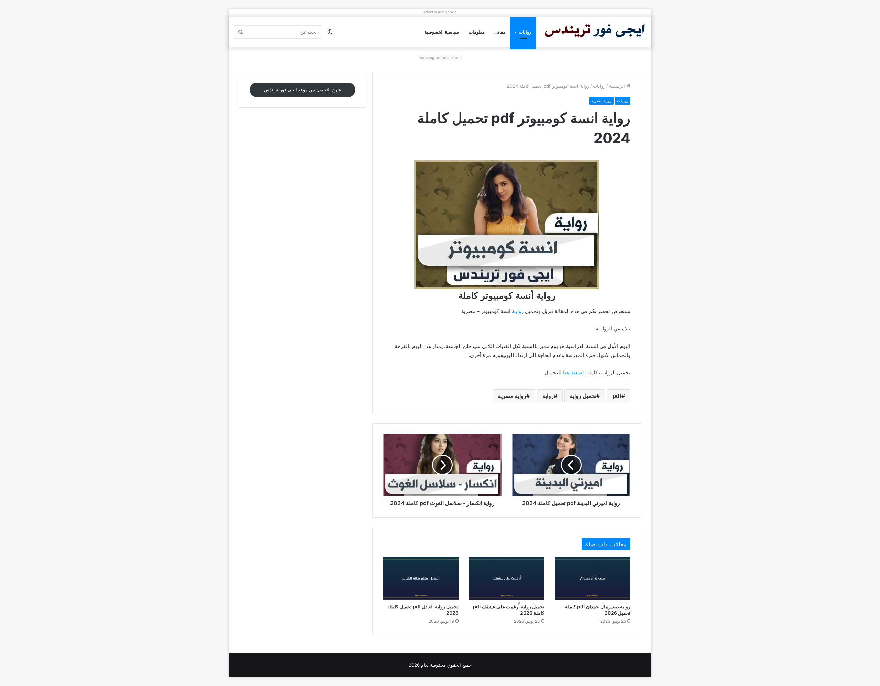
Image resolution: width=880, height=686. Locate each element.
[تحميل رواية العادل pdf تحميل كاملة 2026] (421, 578)
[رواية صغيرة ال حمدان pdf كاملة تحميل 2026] (592, 578)
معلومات (477, 32)
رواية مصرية (601, 100)
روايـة (518, 311)
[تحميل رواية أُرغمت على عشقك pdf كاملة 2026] (506, 578)
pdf (617, 395)
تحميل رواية (583, 395)
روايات (525, 32)
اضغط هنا (573, 372)
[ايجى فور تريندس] (594, 32)
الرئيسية (617, 86)
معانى (499, 32)
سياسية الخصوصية (442, 32)
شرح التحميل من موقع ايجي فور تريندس (302, 89)
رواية (548, 395)
